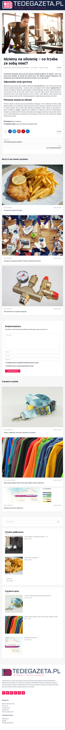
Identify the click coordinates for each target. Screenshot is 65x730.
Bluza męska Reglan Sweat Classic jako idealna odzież (41, 617)
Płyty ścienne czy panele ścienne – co (36, 536)
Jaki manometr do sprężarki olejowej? (15, 311)
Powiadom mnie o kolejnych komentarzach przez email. (22, 362)
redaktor (26, 67)
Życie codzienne (16, 121)
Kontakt (4, 720)
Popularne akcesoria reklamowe (13, 508)
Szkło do (9, 579)
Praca (5, 480)
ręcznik (17, 124)
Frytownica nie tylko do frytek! (13, 210)
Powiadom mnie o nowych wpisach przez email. (20, 366)
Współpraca (5, 718)
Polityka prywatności (7, 722)
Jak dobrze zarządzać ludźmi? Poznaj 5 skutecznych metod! (22, 261)
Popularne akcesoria (30, 637)
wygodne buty (33, 124)
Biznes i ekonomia (8, 429)
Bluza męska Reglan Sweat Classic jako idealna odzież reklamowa (24, 483)
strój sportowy (24, 124)
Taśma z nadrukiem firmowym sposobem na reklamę (20, 432)
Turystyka (4, 707)
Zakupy (4, 709)
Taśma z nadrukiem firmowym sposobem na (37, 596)
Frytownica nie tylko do (31, 557)
